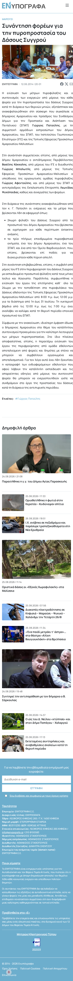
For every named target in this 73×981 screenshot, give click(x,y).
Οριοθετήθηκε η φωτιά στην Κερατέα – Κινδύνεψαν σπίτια (44, 502)
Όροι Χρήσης (9, 968)
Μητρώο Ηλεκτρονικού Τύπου (36, 934)
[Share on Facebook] (61, 84)
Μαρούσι (7, 19)
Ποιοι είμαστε (11, 863)
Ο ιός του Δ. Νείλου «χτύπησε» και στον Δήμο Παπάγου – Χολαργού (47, 721)
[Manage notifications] (9, 972)
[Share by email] (71, 84)
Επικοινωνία (9, 975)
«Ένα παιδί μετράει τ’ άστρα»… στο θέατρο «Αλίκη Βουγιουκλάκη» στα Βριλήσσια (45, 635)
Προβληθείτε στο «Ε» (16, 913)
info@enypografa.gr (12, 832)
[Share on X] (66, 84)
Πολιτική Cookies (30, 968)
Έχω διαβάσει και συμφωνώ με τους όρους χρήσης (39, 795)
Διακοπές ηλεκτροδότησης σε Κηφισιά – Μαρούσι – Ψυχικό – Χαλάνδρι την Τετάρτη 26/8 (45, 613)
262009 (36, 949)
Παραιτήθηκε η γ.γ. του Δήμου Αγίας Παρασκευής (34, 481)
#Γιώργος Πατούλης (27, 398)
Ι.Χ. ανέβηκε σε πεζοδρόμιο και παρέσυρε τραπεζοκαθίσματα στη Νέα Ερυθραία (47, 526)
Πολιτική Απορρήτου (55, 968)
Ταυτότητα (9, 806)
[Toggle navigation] (67, 5)
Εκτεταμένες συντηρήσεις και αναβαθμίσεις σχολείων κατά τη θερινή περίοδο (46, 744)
